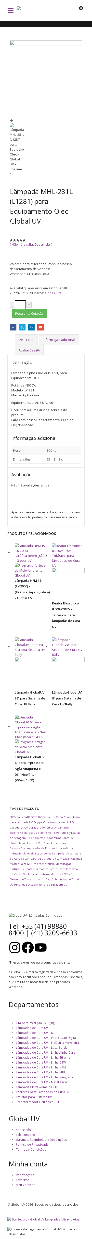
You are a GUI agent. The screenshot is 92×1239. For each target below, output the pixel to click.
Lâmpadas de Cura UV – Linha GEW (41, 1062)
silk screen (32, 874)
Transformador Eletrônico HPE (38, 1102)
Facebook (13, 327)
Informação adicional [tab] (59, 339)
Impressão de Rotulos (40, 848)
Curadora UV (37, 827)
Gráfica (45, 843)
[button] (11, 10)
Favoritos (23, 1180)
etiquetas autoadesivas (46, 838)
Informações (25, 1175)
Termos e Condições (31, 1149)
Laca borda (44, 853)
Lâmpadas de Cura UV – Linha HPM (41, 1067)
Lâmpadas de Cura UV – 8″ (35, 1033)
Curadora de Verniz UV (58, 822)
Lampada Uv (60, 853)
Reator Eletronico (37, 869)
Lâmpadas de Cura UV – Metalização (42, 1082)
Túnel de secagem (26, 884)
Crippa (37, 822)
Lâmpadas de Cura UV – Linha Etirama (43, 1057)
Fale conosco (25, 1135)
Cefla (59, 817)
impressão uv (64, 848)
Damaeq (63, 827)
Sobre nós (23, 1130)
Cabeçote (48, 817)
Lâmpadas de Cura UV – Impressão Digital (46, 1038)
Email (40, 327)
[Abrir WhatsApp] (79, 1226)
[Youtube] (41, 947)
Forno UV (33, 843)
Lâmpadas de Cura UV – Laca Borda (41, 1047)
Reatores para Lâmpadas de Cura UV (43, 1092)
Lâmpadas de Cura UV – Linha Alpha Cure (45, 1052)
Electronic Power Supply (54, 832)
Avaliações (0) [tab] (29, 350)
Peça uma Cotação (29, 313)
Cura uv (51, 827)
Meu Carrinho (25, 1185)
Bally (20, 817)
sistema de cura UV (53, 874)
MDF (30, 864)
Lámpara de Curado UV (40, 858)
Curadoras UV (19, 827)
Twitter (22, 327)
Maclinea (76, 858)
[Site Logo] (34, 10)
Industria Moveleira (23, 853)
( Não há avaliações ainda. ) (31, 244)
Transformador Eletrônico (42, 879)
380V (13, 817)
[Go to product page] (31, 560)
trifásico (65, 879)
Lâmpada (63, 858)
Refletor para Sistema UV (34, 1097)
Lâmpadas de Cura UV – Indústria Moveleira (47, 1043)
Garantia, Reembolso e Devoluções (41, 1140)
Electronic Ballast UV (23, 832)
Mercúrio (48, 864)
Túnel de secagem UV (53, 884)
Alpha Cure (53, 293)
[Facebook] (28, 947)
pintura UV (17, 869)
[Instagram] (15, 947)
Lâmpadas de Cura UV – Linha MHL (41, 1072)
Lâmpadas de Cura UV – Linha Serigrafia (44, 1077)
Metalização (63, 864)
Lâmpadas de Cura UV (32, 1028)
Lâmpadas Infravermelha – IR (37, 1087)
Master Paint (18, 864)
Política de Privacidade (32, 1144)
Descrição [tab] (26, 339)
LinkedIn (31, 327)
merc (37, 864)
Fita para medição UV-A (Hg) (35, 1023)
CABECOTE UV (32, 817)
